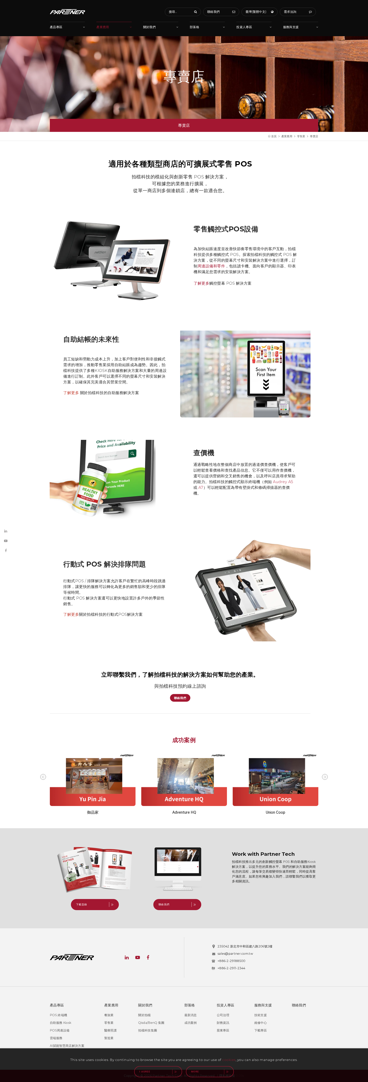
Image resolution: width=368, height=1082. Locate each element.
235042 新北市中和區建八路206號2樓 (245, 946)
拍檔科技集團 (147, 1030)
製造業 (109, 1038)
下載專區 (260, 1030)
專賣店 (314, 136)
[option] (92, 784)
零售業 (301, 136)
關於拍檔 (144, 1015)
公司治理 (223, 1015)
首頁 (274, 136)
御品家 (93, 812)
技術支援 (260, 1015)
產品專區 (56, 27)
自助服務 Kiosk (60, 1023)
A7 (200, 487)
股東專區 (223, 1030)
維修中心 (260, 1023)
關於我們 (149, 27)
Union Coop (275, 812)
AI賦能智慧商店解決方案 (67, 1046)
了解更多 (201, 283)
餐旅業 (109, 1015)
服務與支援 (291, 27)
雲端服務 (56, 1038)
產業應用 (102, 27)
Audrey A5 (283, 481)
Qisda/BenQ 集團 (151, 1023)
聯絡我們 (180, 698)
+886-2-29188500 (232, 961)
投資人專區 (244, 27)
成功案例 (190, 1023)
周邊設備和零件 (211, 266)
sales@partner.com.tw (235, 953)
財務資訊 (223, 1023)
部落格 (194, 27)
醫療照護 (110, 1030)
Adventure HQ (184, 812)
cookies (229, 1060)
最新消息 (190, 1015)
